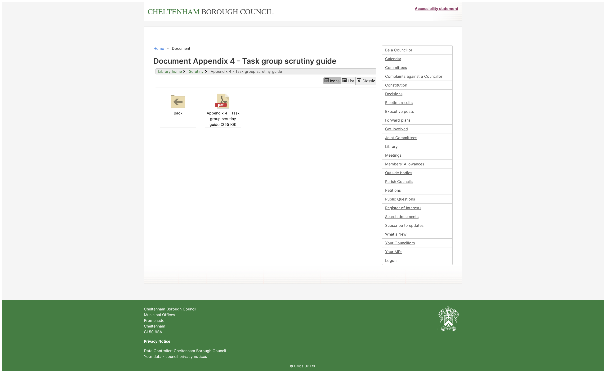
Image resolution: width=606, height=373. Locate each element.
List (351, 80)
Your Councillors (400, 243)
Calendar (393, 58)
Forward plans (397, 120)
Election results (399, 102)
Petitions (393, 190)
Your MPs (393, 251)
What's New (395, 234)
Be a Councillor (398, 50)
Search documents (402, 216)
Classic (368, 80)
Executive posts (399, 111)
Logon (391, 260)
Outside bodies (398, 172)
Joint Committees (401, 137)
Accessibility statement (436, 8)
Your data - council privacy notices (175, 356)
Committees (396, 67)
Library (391, 146)
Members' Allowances (404, 164)
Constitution (396, 85)
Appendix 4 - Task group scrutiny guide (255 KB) (223, 119)
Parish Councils (399, 181)
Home (158, 48)
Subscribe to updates (404, 225)
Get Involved (396, 129)
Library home (170, 71)
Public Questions (400, 199)
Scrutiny (196, 71)
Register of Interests (403, 207)
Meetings (393, 155)
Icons (334, 80)
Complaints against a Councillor (413, 76)
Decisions (393, 93)
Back (178, 113)
